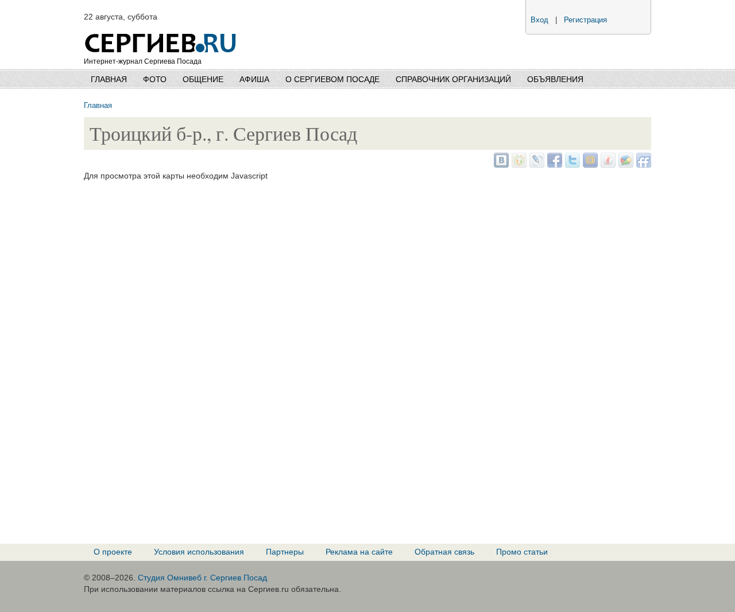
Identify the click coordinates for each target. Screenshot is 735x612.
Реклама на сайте (359, 551)
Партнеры (285, 551)
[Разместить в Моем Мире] (589, 164)
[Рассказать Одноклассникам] (518, 164)
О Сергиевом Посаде (332, 79)
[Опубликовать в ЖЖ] (535, 164)
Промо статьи (522, 551)
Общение (203, 79)
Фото (155, 79)
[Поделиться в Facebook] (553, 164)
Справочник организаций (453, 79)
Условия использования (199, 551)
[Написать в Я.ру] (607, 164)
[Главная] (161, 28)
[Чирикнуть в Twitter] (571, 164)
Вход (539, 20)
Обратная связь (444, 551)
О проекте (113, 551)
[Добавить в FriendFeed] (642, 164)
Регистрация (585, 20)
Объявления (555, 79)
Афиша (254, 79)
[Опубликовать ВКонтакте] (500, 164)
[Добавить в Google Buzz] (624, 164)
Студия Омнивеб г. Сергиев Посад (202, 577)
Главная (109, 79)
